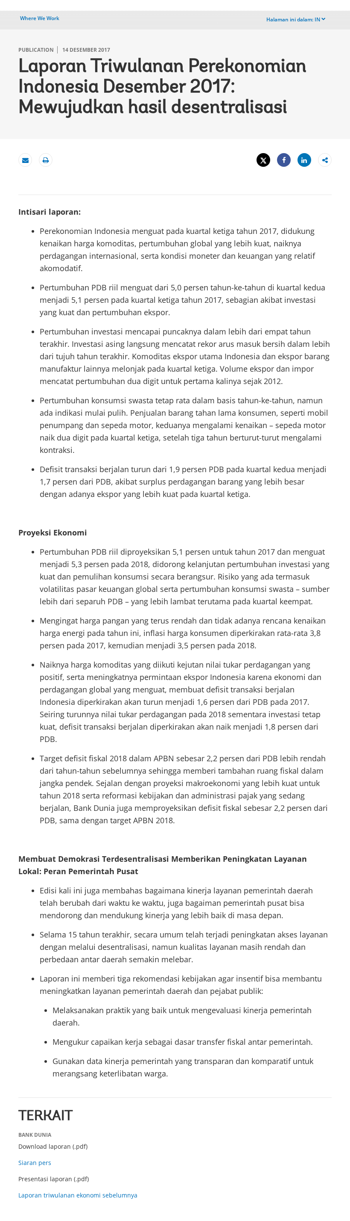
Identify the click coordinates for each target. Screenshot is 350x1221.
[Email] (25, 160)
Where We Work (39, 18)
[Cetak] (46, 160)
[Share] (284, 160)
